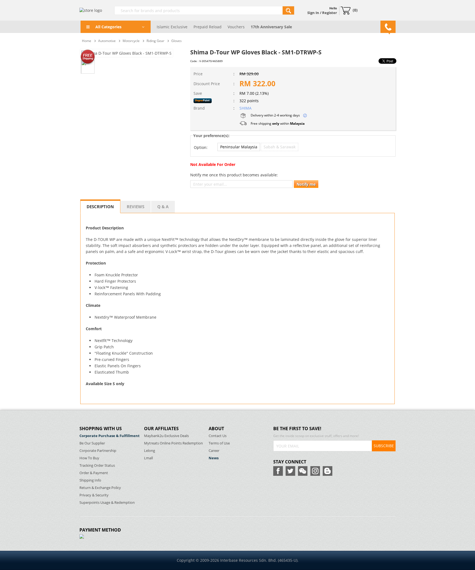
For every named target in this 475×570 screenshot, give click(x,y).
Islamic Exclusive (172, 26)
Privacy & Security (94, 495)
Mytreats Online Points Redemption (173, 443)
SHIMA (245, 108)
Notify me (306, 184)
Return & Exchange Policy (100, 487)
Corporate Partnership (97, 450)
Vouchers (236, 26)
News (214, 458)
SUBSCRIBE (384, 445)
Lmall (148, 458)
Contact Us (218, 435)
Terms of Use (219, 443)
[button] (238, 147)
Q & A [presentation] (163, 206)
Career (214, 450)
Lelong (149, 450)
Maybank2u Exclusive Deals (166, 435)
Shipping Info (90, 480)
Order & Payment (93, 473)
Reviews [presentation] (135, 206)
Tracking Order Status (97, 465)
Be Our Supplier (92, 443)
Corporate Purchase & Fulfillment (109, 435)
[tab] (100, 206)
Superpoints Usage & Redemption (107, 502)
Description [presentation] (100, 206)
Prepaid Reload (208, 26)
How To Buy (89, 458)
